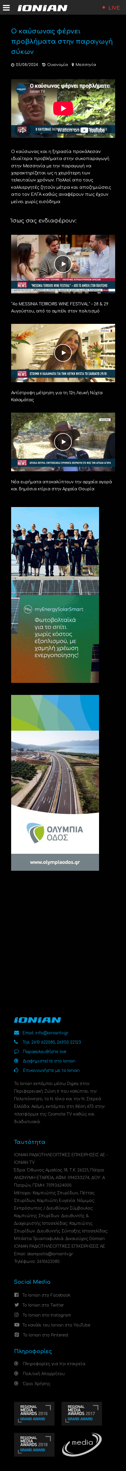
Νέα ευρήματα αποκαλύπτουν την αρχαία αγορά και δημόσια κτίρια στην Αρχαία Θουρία (61, 485)
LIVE (114, 8)
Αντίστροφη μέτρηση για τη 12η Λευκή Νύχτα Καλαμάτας (57, 396)
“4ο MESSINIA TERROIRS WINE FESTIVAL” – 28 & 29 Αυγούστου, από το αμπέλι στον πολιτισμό (59, 307)
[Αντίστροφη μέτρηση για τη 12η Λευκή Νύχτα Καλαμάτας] (63, 353)
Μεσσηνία (86, 65)
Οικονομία (57, 65)
